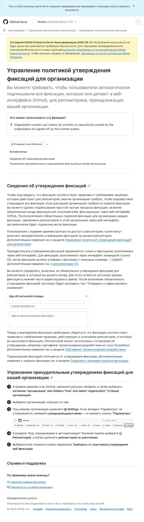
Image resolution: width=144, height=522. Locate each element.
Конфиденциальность (58, 508)
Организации (16, 30)
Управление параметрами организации (52, 30)
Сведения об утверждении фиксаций (46, 185)
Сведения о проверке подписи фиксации (99, 360)
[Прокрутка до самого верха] (136, 514)
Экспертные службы (111, 508)
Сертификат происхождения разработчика (95, 349)
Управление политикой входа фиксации (103, 30)
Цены (93, 508)
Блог (130, 508)
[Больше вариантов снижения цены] (47, 144)
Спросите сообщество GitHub (28, 482)
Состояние (80, 508)
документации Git (65, 263)
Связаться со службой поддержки (31, 487)
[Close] (134, 6)
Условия (38, 508)
